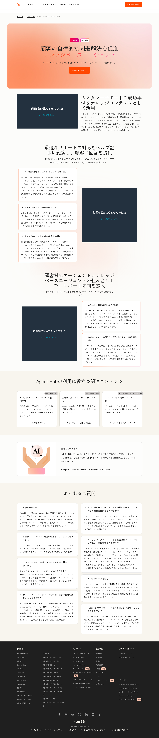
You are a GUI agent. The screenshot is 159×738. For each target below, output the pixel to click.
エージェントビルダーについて (122, 422)
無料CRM (19, 661)
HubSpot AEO (21, 657)
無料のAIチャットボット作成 (52, 657)
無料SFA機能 (21, 692)
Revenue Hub (21, 684)
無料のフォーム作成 (49, 699)
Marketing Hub (21, 665)
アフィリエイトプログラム (130, 700)
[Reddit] (93, 715)
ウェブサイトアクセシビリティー (96, 730)
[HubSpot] (18, 4)
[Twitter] (79, 715)
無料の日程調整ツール (24, 703)
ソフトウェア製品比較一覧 (81, 683)
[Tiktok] (99, 715)
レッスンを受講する (36, 422)
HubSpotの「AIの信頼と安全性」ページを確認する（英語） (86, 469)
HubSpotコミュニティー (126, 657)
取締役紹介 (99, 665)
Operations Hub (21, 680)
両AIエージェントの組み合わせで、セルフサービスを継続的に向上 (112, 339)
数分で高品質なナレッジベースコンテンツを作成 (45, 172)
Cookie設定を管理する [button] (120, 730)
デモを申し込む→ (134, 4)
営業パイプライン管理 (24, 699)
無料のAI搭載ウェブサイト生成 (52, 669)
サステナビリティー (104, 680)
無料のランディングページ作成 (52, 688)
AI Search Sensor (78, 661)
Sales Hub (20, 669)
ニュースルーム (101, 673)
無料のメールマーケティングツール (53, 693)
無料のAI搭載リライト (50, 665)
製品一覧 (20, 16)
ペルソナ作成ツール (79, 665)
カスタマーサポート (125, 653)
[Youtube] (72, 715)
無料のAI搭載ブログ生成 (50, 680)
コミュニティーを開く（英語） (79, 422)
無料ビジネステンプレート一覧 (83, 680)
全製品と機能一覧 (22, 653)
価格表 (63, 4)
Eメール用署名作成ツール (81, 653)
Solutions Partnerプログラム (128, 688)
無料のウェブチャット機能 (51, 661)
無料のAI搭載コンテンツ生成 (52, 676)
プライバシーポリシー (56, 730)
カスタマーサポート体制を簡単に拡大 (40, 207)
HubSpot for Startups (126, 696)
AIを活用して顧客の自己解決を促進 (103, 304)
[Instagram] (66, 715)
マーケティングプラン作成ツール (83, 674)
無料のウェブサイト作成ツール (52, 684)
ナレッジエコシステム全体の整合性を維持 (42, 236)
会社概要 (99, 653)
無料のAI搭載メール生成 (50, 673)
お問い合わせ (100, 684)
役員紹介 (99, 661)
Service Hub (31, 16)
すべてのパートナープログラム (129, 684)
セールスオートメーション (25, 695)
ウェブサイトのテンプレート (82, 687)
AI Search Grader (78, 657)
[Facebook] (59, 715)
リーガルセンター (36, 730)
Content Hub (21, 676)
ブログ (98, 676)
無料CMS (19, 688)
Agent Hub (46, 653)
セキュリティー (74, 730)
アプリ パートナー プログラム (128, 692)
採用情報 (99, 657)
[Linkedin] (86, 715)
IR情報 (100, 669)
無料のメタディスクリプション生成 (53, 704)
